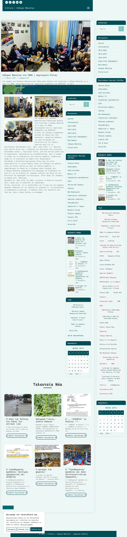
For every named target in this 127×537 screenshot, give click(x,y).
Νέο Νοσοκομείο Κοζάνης (108, 353)
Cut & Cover (73, 221)
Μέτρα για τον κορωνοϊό (108, 340)
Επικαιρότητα (73, 122)
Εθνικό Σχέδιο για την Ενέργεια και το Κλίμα (111, 287)
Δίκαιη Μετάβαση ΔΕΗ (107, 264)
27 (69, 371)
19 (87, 364)
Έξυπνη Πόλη (73, 330)
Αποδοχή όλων (36, 529)
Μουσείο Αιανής (74, 210)
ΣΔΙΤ (69, 181)
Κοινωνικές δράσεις (76, 185)
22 (75, 367)
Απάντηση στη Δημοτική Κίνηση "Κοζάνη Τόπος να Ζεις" (110, 246)
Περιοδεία (103, 364)
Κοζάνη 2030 (104, 323)
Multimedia (72, 140)
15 (75, 364)
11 (84, 360)
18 (84, 364)
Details (8, 507)
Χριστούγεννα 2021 (106, 394)
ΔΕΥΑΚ (102, 256)
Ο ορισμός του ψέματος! (81, 286)
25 (84, 367)
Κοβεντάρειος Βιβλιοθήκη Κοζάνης (111, 311)
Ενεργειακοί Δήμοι (106, 301)
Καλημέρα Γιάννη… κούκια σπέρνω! (81, 252)
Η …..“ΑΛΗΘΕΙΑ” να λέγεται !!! (81, 263)
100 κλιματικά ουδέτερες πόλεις (78, 306)
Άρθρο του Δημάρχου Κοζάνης (78, 325)
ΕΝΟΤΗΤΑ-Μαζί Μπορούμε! (108, 277)
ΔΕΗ (118, 251)
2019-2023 (72, 126)
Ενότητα (51, 534)
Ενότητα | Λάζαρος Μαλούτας (19, 8)
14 (72, 364)
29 (75, 371)
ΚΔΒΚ (118, 301)
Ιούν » (78, 374)
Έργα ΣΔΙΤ (116, 236)
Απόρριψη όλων (23, 529)
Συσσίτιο (103, 385)
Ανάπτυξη (111, 241)
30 (78, 371)
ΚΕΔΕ (101, 305)
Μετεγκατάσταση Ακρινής (108, 349)
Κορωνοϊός (103, 331)
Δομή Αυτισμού (73, 170)
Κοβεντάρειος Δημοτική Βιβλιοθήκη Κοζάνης (111, 317)
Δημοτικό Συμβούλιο (106, 273)
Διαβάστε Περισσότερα (16, 436)
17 (81, 364)
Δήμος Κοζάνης (105, 260)
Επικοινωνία (73, 147)
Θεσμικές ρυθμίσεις (75, 199)
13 (69, 364)
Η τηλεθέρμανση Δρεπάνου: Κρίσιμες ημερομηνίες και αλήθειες (82, 274)
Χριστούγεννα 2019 (106, 389)
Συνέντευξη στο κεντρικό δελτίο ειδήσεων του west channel (111, 379)
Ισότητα (71, 188)
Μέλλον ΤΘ (72, 174)
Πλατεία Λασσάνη (74, 213)
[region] (24, 522)
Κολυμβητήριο (73, 203)
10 (81, 360)
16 (78, 364)
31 (81, 371)
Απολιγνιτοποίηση (106, 251)
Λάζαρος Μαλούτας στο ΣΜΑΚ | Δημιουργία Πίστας (30, 75)
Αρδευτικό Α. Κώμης (76, 206)
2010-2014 (72, 133)
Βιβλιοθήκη (72, 167)
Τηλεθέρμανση (115, 385)
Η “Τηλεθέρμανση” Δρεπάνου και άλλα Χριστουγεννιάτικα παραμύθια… (75, 473)
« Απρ (70, 374)
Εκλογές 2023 (104, 292)
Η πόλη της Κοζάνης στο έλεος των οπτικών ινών (80, 240)
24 (81, 367)
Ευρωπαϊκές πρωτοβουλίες (78, 177)
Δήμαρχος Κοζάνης (114, 256)
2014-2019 (72, 129)
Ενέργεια (103, 297)
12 (87, 360)
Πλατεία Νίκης (73, 163)
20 (69, 367)
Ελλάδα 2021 (117, 292)
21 (72, 367)
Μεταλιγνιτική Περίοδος (108, 344)
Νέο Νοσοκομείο (74, 192)
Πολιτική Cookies (27, 524)
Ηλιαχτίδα (71, 224)
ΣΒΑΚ (112, 364)
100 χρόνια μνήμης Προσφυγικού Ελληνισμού (78, 312)
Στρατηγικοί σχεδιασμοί (77, 195)
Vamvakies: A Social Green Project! (78, 319)
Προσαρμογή (11, 529)
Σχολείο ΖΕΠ (73, 217)
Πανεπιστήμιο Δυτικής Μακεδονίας (110, 358)
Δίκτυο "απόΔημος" (106, 269)
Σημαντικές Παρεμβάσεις (77, 137)
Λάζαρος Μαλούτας (75, 144)
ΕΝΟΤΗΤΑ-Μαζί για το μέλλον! (110, 282)
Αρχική (70, 119)
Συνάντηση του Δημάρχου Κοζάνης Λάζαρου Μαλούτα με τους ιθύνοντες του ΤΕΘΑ (111, 370)
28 (72, 371)
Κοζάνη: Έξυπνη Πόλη (107, 327)
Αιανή (102, 241)
